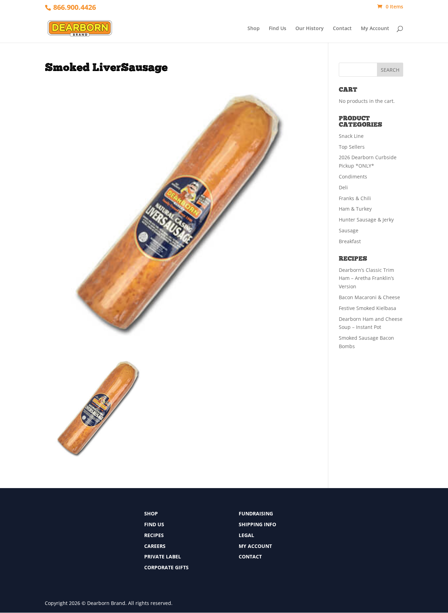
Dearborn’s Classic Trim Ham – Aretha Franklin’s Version (366, 278)
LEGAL (246, 535)
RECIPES (154, 535)
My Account (375, 28)
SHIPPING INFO (257, 524)
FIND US (154, 524)
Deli (343, 187)
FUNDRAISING (256, 513)
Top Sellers (352, 146)
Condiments (353, 176)
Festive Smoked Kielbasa (367, 308)
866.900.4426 (74, 7)
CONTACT (250, 556)
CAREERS (155, 546)
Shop (253, 28)
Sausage (348, 230)
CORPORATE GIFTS (166, 567)
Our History (309, 28)
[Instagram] (336, 541)
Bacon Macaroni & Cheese (369, 297)
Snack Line (351, 136)
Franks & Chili (355, 198)
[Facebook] (336, 515)
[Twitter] (336, 528)
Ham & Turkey (355, 208)
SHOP (151, 513)
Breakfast (350, 241)
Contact (342, 28)
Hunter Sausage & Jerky (366, 219)
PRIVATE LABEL (162, 556)
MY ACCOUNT (255, 546)
